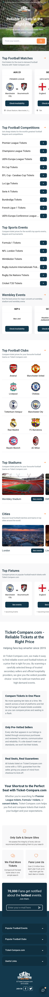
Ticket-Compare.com (15, 950)
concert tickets (10, 803)
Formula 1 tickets (31, 799)
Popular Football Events (16, 928)
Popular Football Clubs (15, 939)
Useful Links (11, 961)
